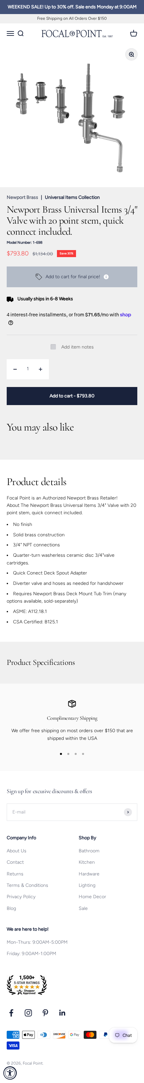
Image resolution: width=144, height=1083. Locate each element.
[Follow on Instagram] (28, 1012)
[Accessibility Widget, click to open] (10, 1073)
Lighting (87, 885)
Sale (83, 908)
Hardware (89, 874)
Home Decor (92, 897)
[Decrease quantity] (15, 369)
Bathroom (89, 851)
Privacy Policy (21, 897)
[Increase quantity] (40, 369)
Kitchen (87, 862)
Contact (15, 862)
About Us (16, 851)
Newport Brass (22, 197)
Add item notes (77, 347)
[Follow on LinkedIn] (62, 1012)
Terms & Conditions (27, 885)
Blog (11, 908)
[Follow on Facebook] (11, 1012)
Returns (15, 874)
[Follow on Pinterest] (45, 1012)
